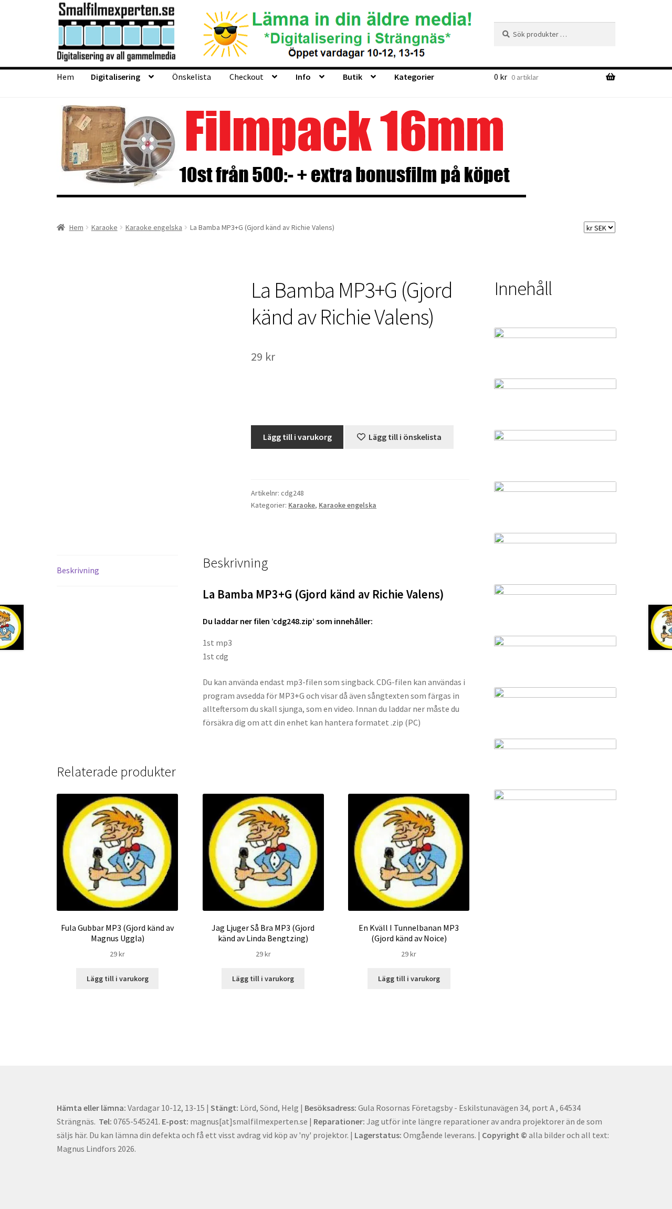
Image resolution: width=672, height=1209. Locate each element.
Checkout (246, 76)
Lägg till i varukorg (297, 437)
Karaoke (104, 227)
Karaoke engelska (153, 227)
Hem (65, 76)
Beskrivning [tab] (78, 570)
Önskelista (191, 76)
